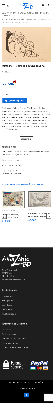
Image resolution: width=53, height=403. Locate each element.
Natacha (12, 123)
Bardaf (28, 112)
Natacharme (22, 123)
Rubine (18, 126)
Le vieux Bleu (25, 120)
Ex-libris (16, 108)
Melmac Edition (8, 211)
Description (26, 139)
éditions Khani (37, 115)
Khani (28, 117)
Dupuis (31, 210)
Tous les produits (9, 314)
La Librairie (6, 330)
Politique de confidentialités (14, 338)
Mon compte (7, 296)
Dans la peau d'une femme (18, 115)
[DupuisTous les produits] (9, 84)
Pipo (12, 126)
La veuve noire (38, 117)
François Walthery (29, 19)
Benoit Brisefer (38, 112)
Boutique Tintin (8, 300)
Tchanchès (34, 126)
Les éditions (7, 305)
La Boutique (41, 108)
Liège (34, 120)
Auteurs (14, 19)
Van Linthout (12, 129)
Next (48, 216)
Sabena (25, 126)
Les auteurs (7, 309)
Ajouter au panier (16, 101)
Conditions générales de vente (15, 347)
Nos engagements (10, 343)
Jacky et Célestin (17, 117)
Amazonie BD (18, 112)
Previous (4, 216)
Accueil (5, 19)
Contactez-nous (9, 334)
